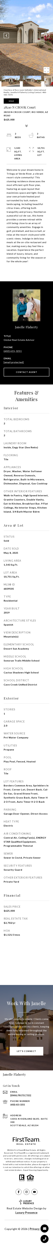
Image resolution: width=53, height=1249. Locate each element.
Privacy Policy (39, 1229)
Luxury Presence (26, 1212)
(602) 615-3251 (13, 351)
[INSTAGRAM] (26, 1192)
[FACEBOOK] (18, 1192)
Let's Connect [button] (26, 1051)
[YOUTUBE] (34, 1192)
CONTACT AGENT (26, 372)
